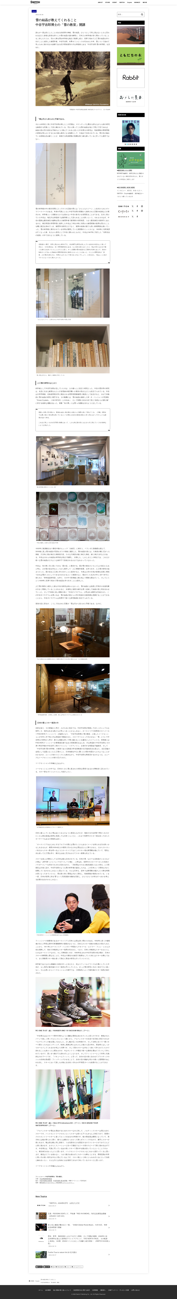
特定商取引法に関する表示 (82, 1290)
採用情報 (95, 1290)
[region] (131, 132)
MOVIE (145, 2)
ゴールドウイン (77, 1267)
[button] (131, 131)
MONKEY (137, 2)
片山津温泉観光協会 (46, 1179)
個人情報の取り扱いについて (62, 1290)
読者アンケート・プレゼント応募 (118, 1290)
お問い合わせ (135, 1290)
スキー (68, 1267)
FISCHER (60, 1267)
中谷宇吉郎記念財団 (46, 1181)
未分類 (47, 1267)
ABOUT (100, 2)
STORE (107, 2)
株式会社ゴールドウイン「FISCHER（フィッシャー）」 (57, 1183)
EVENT (114, 2)
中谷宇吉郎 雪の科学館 (60, 1181)
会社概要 (48, 1290)
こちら (58, 763)
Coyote (129, 2)
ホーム (41, 1290)
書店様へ (103, 1290)
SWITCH (122, 2)
